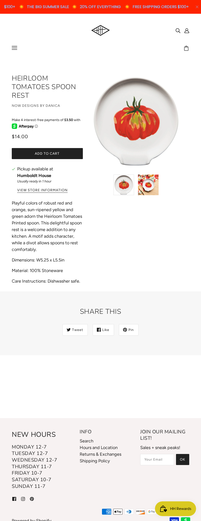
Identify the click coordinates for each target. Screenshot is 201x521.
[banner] (100, 30)
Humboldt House (34, 175)
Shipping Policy (95, 461)
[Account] (186, 30)
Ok (182, 459)
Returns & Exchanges (100, 454)
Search (86, 441)
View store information (42, 190)
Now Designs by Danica (36, 106)
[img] (178, 30)
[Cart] (187, 48)
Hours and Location (99, 447)
